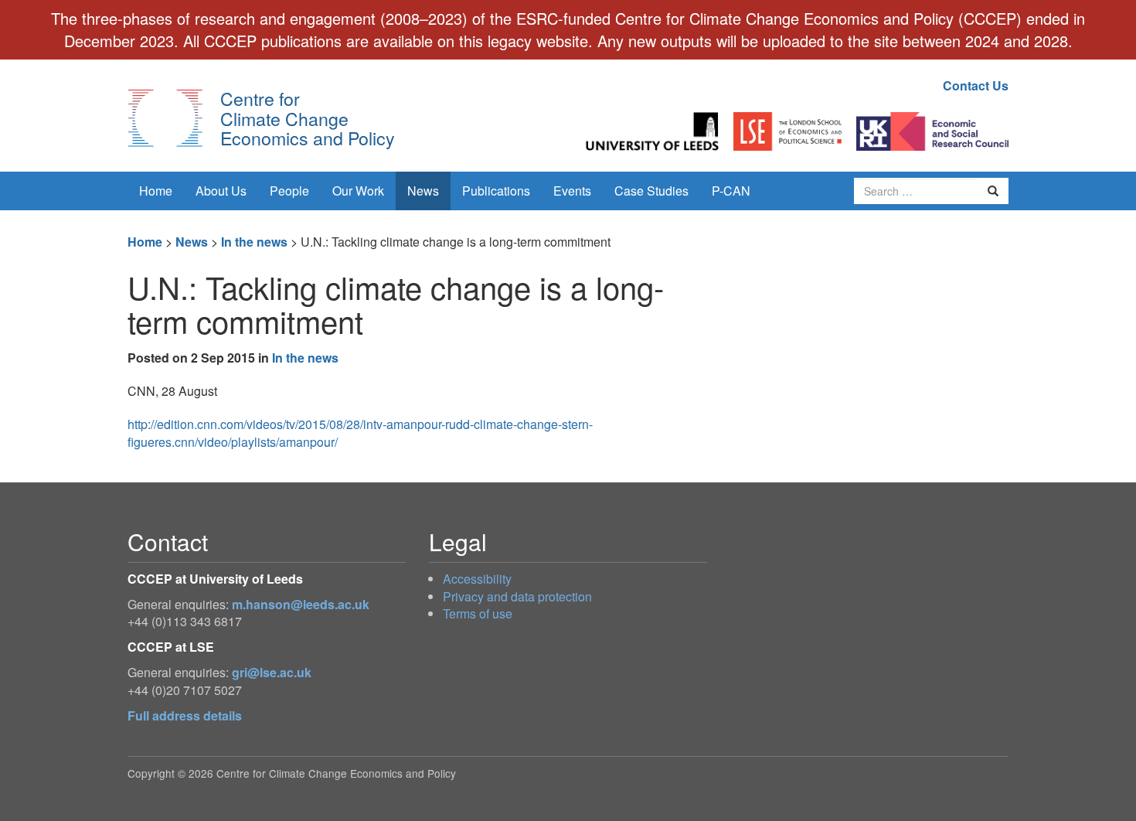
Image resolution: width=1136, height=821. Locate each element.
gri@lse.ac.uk (271, 672)
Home (155, 190)
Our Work (358, 190)
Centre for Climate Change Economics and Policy (307, 118)
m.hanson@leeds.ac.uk (300, 604)
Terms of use (477, 613)
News (423, 190)
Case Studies (651, 190)
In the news (254, 241)
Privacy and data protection (517, 596)
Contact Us (975, 85)
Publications (496, 190)
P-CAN (731, 190)
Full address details (185, 715)
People (289, 190)
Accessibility (477, 579)
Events (572, 190)
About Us (221, 190)
